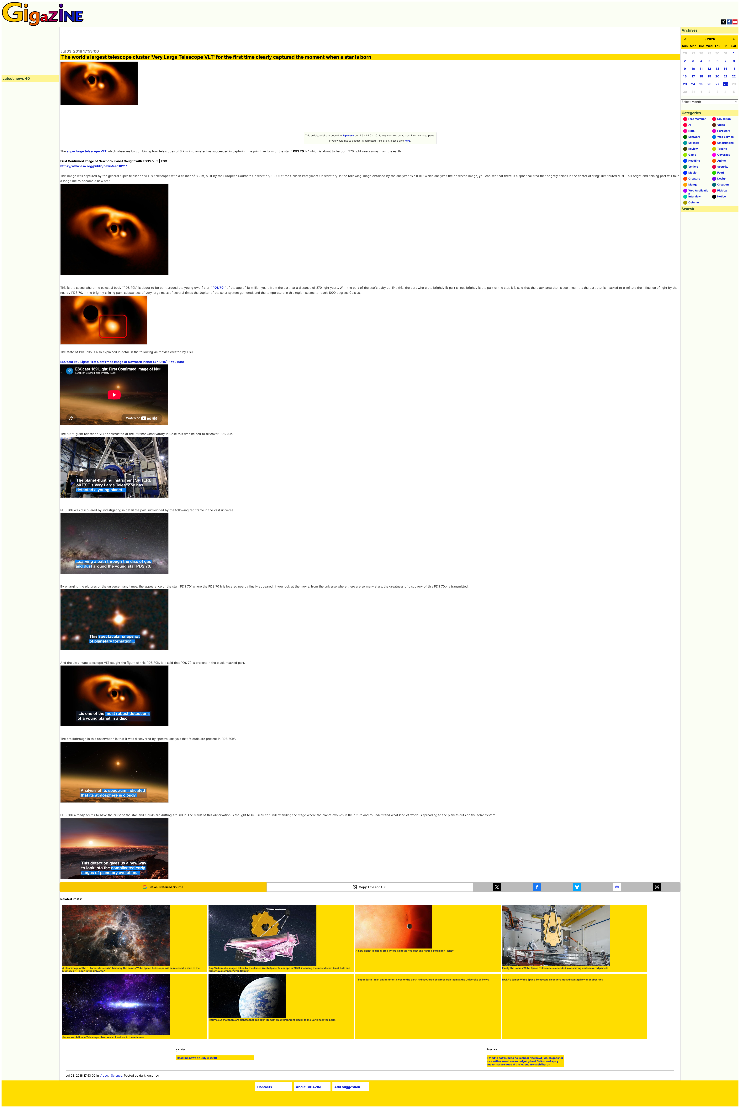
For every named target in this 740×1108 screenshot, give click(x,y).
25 (701, 84)
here (407, 140)
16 (685, 76)
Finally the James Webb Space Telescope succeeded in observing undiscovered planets (555, 968)
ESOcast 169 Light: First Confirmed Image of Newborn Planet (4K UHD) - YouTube (122, 362)
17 (693, 76)
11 (701, 69)
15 (734, 69)
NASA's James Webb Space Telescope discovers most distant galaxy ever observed (552, 1037)
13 (717, 69)
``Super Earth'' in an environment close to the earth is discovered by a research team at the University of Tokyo (422, 1037)
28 (725, 84)
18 (701, 76)
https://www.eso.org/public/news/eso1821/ (93, 166)
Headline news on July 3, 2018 (197, 1097)
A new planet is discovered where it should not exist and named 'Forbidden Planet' (405, 950)
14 (725, 69)
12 (709, 69)
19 (709, 76)
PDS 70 (218, 288)
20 (717, 76)
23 (685, 84)
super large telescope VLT (87, 151)
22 (734, 76)
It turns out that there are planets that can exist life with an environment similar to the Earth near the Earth (272, 1019)
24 (693, 84)
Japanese (348, 135)
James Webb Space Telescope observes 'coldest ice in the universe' (103, 1037)
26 (709, 84)
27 (717, 84)
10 (693, 69)
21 (725, 76)
